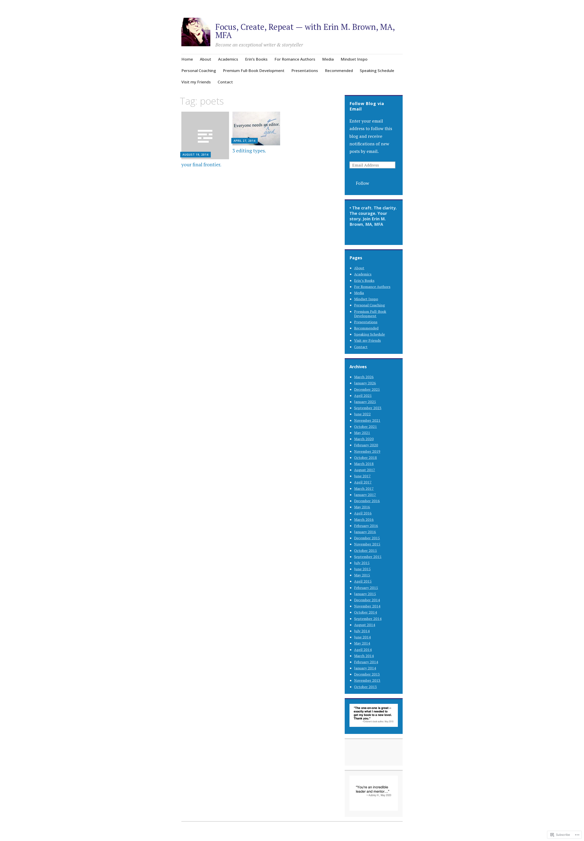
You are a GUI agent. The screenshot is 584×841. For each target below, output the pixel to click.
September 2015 (367, 556)
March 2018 (364, 463)
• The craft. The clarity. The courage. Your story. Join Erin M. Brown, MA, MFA (373, 216)
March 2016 (364, 519)
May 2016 (362, 506)
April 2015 (363, 581)
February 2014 (366, 661)
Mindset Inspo (354, 59)
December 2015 (367, 537)
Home (187, 59)
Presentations (304, 70)
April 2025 (363, 395)
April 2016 (363, 513)
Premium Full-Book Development (253, 70)
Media (328, 59)
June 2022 (362, 414)
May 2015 (362, 575)
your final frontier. (201, 164)
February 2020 (366, 445)
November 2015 (367, 544)
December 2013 (367, 674)
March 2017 (364, 488)
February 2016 (366, 525)
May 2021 (362, 432)
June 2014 (362, 637)
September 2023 (367, 407)
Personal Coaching (198, 70)
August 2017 (364, 469)
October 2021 (365, 426)
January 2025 (365, 401)
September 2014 (367, 618)
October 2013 (365, 686)
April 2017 (363, 482)
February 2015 (366, 587)
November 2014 (367, 606)
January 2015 (365, 593)
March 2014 (364, 655)
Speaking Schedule (377, 70)
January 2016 (365, 531)
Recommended (339, 70)
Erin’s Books (256, 59)
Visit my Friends (196, 82)
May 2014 (362, 643)
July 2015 (362, 562)
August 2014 (364, 624)
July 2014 (362, 630)
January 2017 (365, 494)
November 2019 (367, 451)
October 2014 (365, 612)
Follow (362, 183)
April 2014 (363, 649)
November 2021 (367, 420)
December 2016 (367, 500)
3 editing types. (249, 150)
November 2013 (367, 680)
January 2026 (365, 383)
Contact (225, 82)
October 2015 (365, 550)
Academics (228, 59)
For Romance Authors (294, 59)
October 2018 (365, 457)
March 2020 (364, 438)
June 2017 (362, 475)
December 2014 (367, 599)
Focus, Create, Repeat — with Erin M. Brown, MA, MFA (305, 30)
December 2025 (367, 389)
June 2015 (362, 568)
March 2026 (364, 376)
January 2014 (365, 668)
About (205, 59)
